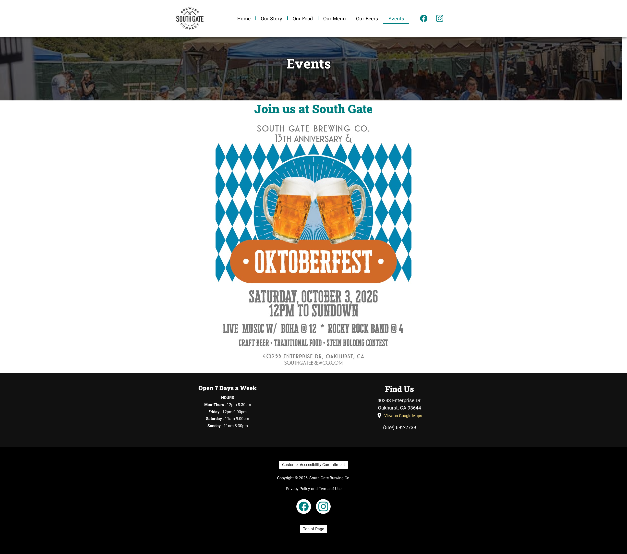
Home (244, 18)
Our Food (303, 18)
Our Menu (334, 18)
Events (396, 18)
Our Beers (367, 18)
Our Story (271, 18)
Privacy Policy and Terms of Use (313, 488)
